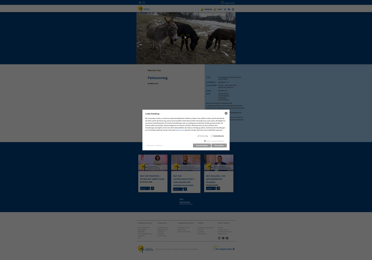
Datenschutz (179, 130)
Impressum (159, 145)
